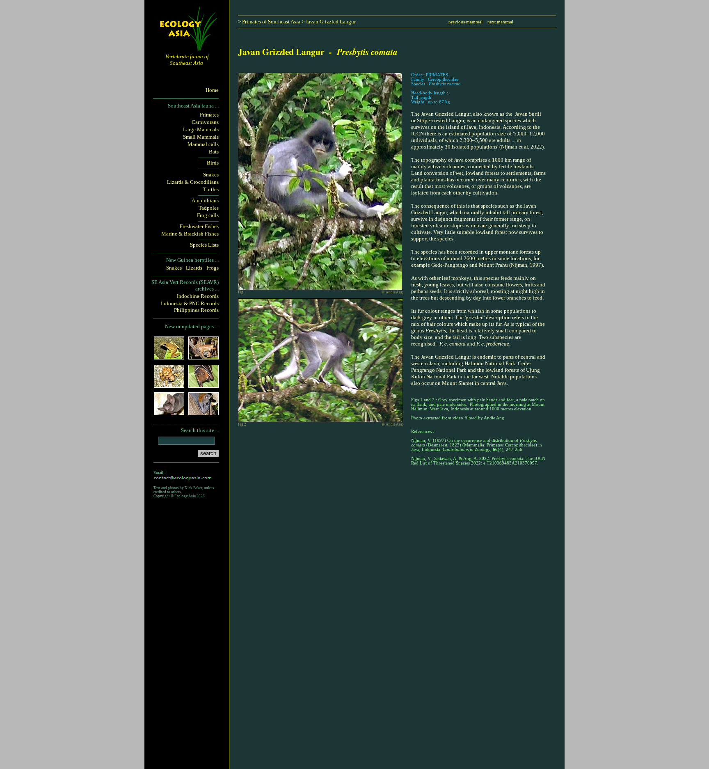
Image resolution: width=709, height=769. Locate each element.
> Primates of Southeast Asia (269, 21)
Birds (213, 163)
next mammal (500, 22)
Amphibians (205, 200)
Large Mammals (201, 129)
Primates (209, 115)
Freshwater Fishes (199, 226)
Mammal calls (203, 144)
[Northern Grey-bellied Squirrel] (203, 412)
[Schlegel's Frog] (169, 356)
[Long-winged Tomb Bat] (169, 412)
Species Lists (204, 245)
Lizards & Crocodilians (193, 182)
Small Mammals (201, 137)
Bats (214, 152)
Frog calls (208, 215)
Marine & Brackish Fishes (190, 234)
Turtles (211, 189)
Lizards (194, 268)
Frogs (212, 268)
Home (212, 90)
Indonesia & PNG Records (190, 303)
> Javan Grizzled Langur (329, 21)
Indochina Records (198, 296)
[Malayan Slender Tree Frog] (203, 356)
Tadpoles (209, 208)
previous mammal (466, 22)
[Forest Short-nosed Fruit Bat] (203, 385)
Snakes (211, 175)
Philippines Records (196, 310)
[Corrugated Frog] (169, 385)
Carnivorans (205, 122)
